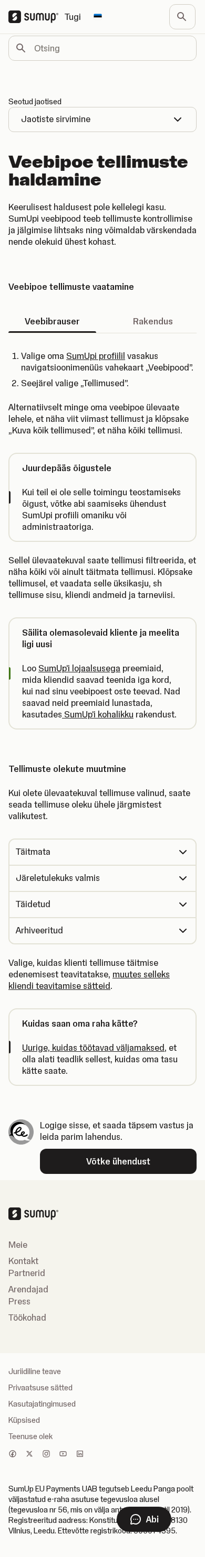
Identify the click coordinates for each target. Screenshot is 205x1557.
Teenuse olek (30, 1436)
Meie (17, 1244)
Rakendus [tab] (153, 321)
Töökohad (27, 1317)
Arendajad (28, 1289)
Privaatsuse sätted (40, 1387)
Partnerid (26, 1273)
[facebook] (12, 1455)
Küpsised (24, 1420)
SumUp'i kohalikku (98, 714)
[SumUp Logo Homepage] (36, 17)
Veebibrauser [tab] (52, 321)
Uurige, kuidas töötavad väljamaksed (93, 1047)
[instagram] (46, 1455)
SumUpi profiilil (95, 356)
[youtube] (63, 1455)
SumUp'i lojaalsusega (79, 668)
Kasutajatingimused (42, 1404)
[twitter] (29, 1455)
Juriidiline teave (34, 1371)
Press (19, 1301)
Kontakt (23, 1261)
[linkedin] (80, 1455)
